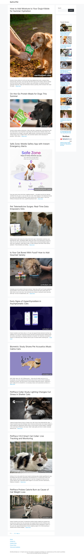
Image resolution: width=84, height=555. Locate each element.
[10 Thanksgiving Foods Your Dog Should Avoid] (66, 126)
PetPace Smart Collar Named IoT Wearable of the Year (65, 144)
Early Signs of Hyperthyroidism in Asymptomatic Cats (25, 302)
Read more (18, 86)
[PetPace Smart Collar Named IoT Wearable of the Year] (66, 138)
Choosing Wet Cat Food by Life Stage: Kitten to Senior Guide (65, 46)
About (11, 539)
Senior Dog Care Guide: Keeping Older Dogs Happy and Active (65, 34)
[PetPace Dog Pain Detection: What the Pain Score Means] (66, 52)
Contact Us (12, 541)
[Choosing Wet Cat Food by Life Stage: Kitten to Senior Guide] (66, 40)
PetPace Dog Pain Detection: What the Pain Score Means (66, 59)
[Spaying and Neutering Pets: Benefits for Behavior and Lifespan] (66, 65)
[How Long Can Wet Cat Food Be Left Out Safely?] (66, 90)
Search (59, 8)
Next (18, 533)
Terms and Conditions (15, 547)
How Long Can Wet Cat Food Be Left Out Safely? (66, 96)
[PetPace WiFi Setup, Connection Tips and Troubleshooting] (66, 78)
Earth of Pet (14, 2)
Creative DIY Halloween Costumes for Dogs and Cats (65, 120)
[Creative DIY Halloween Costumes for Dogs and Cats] (66, 114)
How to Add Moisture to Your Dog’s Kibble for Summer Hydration (29, 9)
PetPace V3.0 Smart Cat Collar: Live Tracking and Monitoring (27, 437)
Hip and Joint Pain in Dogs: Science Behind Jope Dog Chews (65, 108)
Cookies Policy (13, 543)
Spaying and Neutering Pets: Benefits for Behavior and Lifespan (65, 71)
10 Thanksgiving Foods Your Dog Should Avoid (65, 132)
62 (15, 533)
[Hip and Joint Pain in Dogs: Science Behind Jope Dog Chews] (66, 101)
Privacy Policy (13, 545)
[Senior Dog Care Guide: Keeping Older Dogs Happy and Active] (66, 27)
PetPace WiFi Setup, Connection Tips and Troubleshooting (65, 84)
